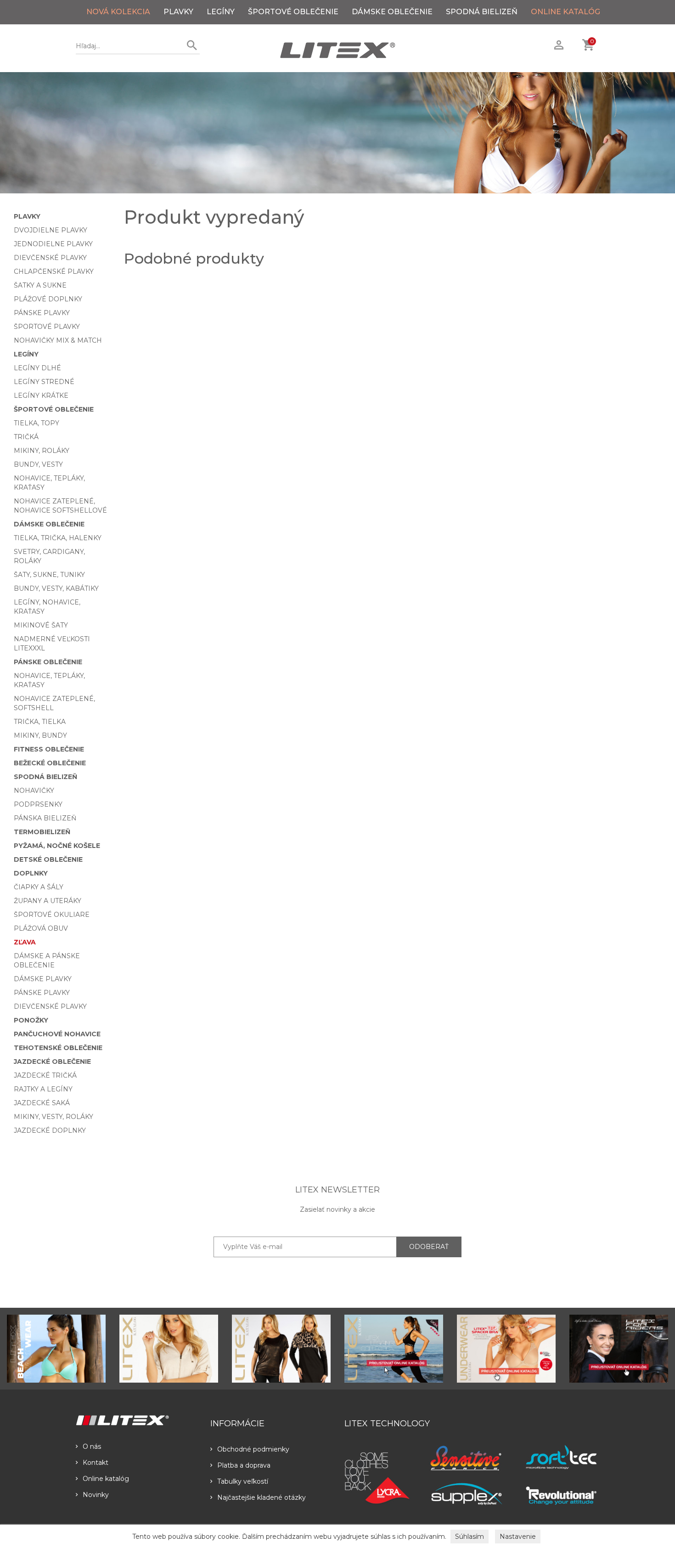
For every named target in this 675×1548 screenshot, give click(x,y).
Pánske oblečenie (48, 662)
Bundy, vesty (38, 464)
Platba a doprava (243, 1465)
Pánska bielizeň (45, 818)
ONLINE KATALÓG (565, 11)
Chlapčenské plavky (54, 271)
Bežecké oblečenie (50, 763)
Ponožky (31, 1020)
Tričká (26, 437)
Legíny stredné (44, 382)
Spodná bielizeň (482, 11)
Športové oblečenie (293, 11)
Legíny (221, 11)
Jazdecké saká (42, 1103)
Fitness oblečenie (49, 749)
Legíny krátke (41, 395)
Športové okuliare (52, 914)
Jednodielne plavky (53, 244)
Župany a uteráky (47, 901)
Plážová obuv (41, 928)
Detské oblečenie (48, 859)
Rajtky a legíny (43, 1089)
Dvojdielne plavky (50, 230)
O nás (92, 1446)
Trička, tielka (40, 722)
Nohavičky (34, 790)
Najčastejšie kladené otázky (261, 1497)
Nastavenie (518, 1536)
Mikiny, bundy (40, 735)
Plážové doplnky (48, 299)
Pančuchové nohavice (57, 1034)
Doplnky (31, 873)
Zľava (25, 942)
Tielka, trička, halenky (57, 538)
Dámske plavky (43, 979)
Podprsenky (38, 804)
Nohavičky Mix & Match (58, 340)
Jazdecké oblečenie (52, 1061)
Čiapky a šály (38, 887)
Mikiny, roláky (41, 450)
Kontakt (95, 1462)
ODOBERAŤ (429, 1247)
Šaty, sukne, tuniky (49, 575)
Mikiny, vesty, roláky (53, 1117)
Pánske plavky (42, 313)
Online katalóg (106, 1479)
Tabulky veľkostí (242, 1481)
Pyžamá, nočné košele (57, 846)
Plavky (178, 11)
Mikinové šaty (41, 625)
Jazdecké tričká (45, 1075)
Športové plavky (47, 326)
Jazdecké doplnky (50, 1130)
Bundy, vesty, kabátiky (56, 588)
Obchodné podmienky (253, 1449)
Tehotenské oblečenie (58, 1048)
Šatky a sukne (40, 285)
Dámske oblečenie (392, 11)
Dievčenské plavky (50, 258)
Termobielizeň (42, 832)
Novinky (96, 1495)
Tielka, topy (36, 423)
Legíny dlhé (37, 368)
